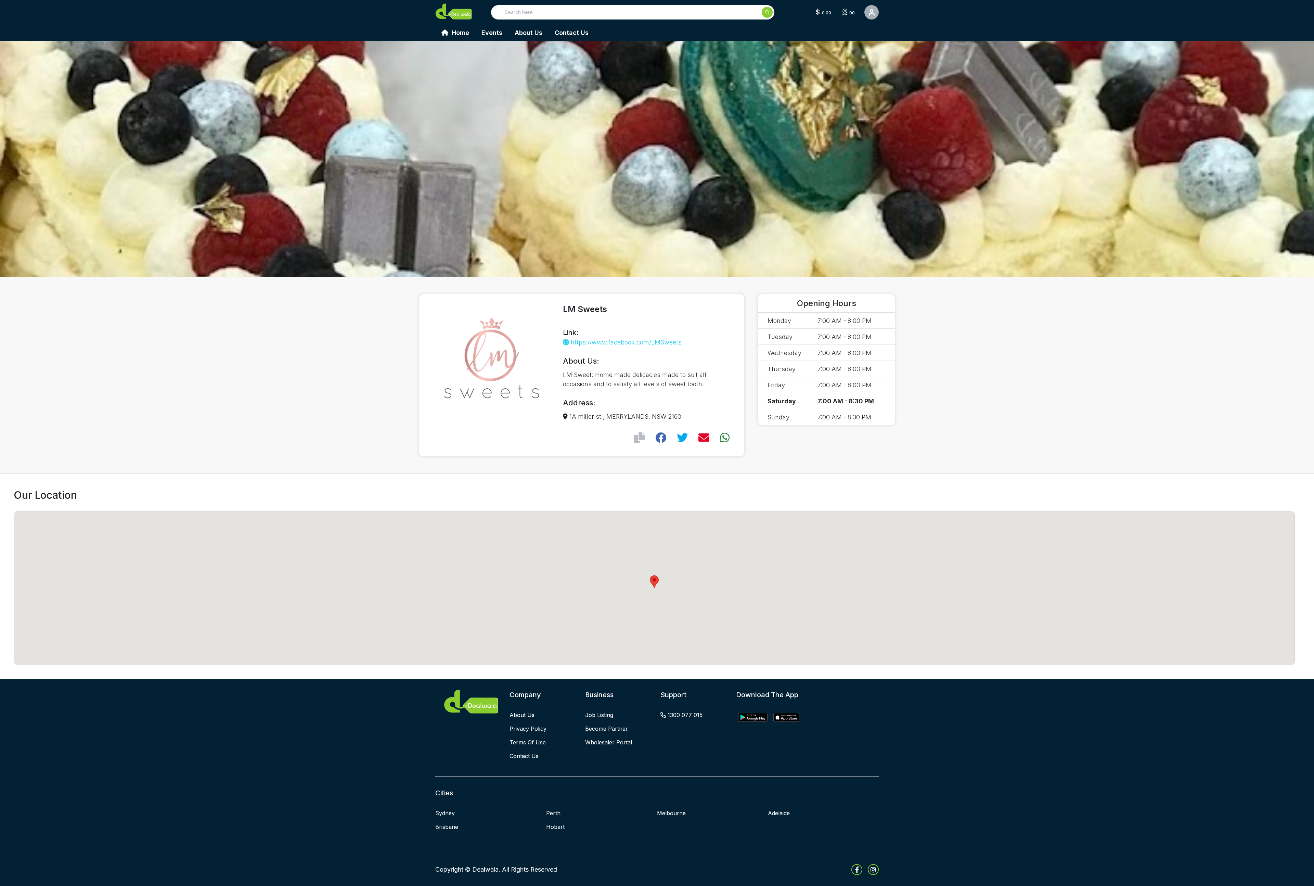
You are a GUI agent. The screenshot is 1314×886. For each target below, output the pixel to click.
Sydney (445, 813)
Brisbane (446, 826)
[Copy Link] (639, 438)
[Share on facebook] (661, 438)
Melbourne (671, 813)
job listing (599, 715)
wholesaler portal (608, 742)
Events (491, 32)
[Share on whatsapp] (725, 438)
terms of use (528, 742)
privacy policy (528, 728)
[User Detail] (871, 12)
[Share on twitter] (682, 438)
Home (459, 32)
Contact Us (572, 32)
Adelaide (779, 813)
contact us (524, 756)
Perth (553, 813)
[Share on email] (704, 438)
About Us (528, 32)
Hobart (555, 826)
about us (522, 715)
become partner (606, 728)
